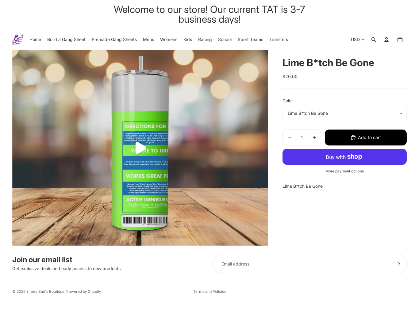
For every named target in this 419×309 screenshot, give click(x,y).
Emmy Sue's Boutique (45, 291)
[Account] (386, 39)
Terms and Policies (209, 291)
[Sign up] (397, 264)
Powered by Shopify (83, 291)
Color (288, 100)
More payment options (344, 171)
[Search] (373, 39)
